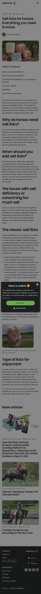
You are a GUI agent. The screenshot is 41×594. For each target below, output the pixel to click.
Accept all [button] (20, 303)
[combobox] (37, 284)
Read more (6, 298)
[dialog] (20, 297)
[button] (20, 308)
